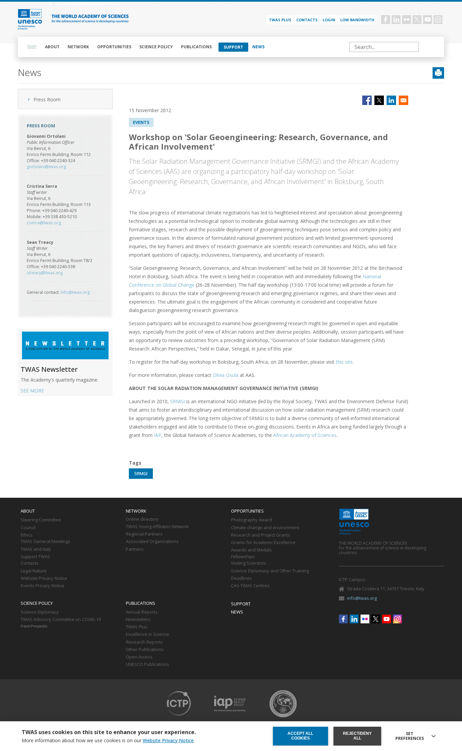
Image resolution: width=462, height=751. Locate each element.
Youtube (427, 19)
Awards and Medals (251, 550)
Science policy (156, 47)
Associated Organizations (152, 541)
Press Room (47, 99)
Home (32, 46)
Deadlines (241, 578)
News (258, 47)
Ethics (26, 535)
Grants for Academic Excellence (263, 542)
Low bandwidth (357, 19)
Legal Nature (34, 571)
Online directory (142, 519)
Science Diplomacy (40, 612)
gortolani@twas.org (46, 167)
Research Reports (144, 642)
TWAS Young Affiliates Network (157, 526)
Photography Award (251, 520)
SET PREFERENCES (409, 736)
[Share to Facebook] (367, 100)
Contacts (307, 19)
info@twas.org (75, 292)
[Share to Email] (403, 100)
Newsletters (138, 619)
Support (233, 47)
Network (78, 47)
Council (28, 527)
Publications (196, 47)
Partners (135, 549)
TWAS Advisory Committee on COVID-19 (61, 619)
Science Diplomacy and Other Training (270, 571)
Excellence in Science (147, 634)
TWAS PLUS (280, 19)
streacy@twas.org (45, 273)
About (52, 47)
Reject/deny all (357, 736)
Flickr (406, 19)
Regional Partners (144, 534)
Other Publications (145, 649)
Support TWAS (35, 557)
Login (329, 19)
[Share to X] (379, 100)
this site (344, 362)
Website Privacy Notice (44, 578)
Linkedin (396, 19)
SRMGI (177, 401)
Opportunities (114, 47)
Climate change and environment (265, 527)
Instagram (438, 19)
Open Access (139, 657)
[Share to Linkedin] (391, 100)
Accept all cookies (300, 736)
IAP (157, 435)
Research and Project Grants (260, 535)
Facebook (385, 19)
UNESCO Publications (147, 664)
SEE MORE (32, 390)
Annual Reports (142, 612)
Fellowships (243, 557)
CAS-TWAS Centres (250, 586)
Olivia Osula (225, 375)
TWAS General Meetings (45, 541)
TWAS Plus (136, 627)
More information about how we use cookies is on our (108, 740)
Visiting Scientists (248, 563)
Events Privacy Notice (42, 586)
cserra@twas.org (44, 223)
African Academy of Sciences (305, 435)
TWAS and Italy (36, 549)
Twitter (417, 19)
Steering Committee (41, 520)
